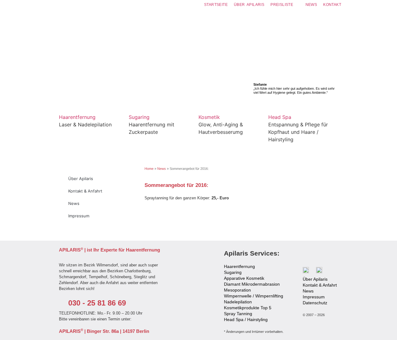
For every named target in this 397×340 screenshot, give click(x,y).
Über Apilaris (249, 4)
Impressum (78, 215)
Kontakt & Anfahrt (85, 190)
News (311, 4)
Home (149, 168)
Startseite (216, 4)
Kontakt (332, 4)
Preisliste (281, 4)
